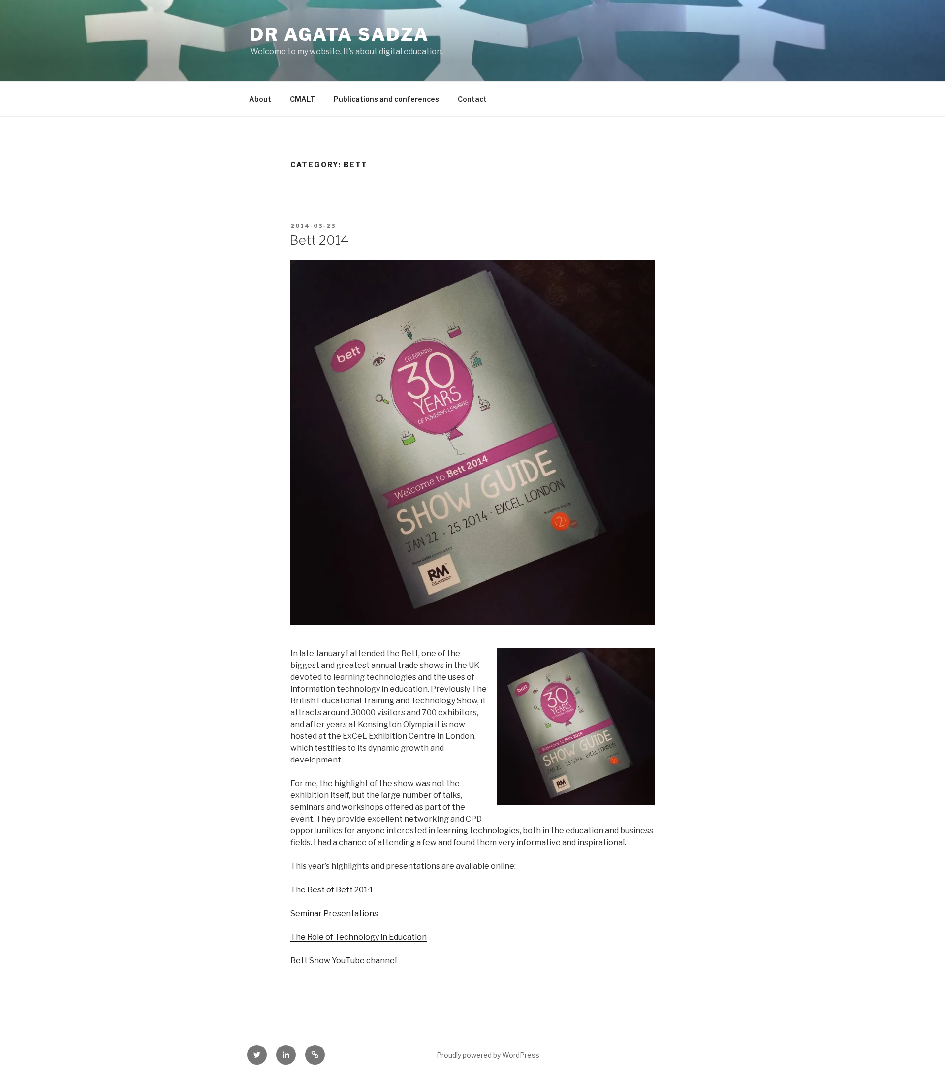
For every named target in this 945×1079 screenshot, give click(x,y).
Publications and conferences (386, 99)
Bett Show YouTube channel (343, 960)
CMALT (302, 99)
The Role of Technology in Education (358, 937)
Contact (472, 99)
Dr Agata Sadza (339, 34)
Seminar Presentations (334, 913)
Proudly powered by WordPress (488, 1055)
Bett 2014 (318, 240)
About (260, 99)
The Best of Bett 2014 (331, 889)
